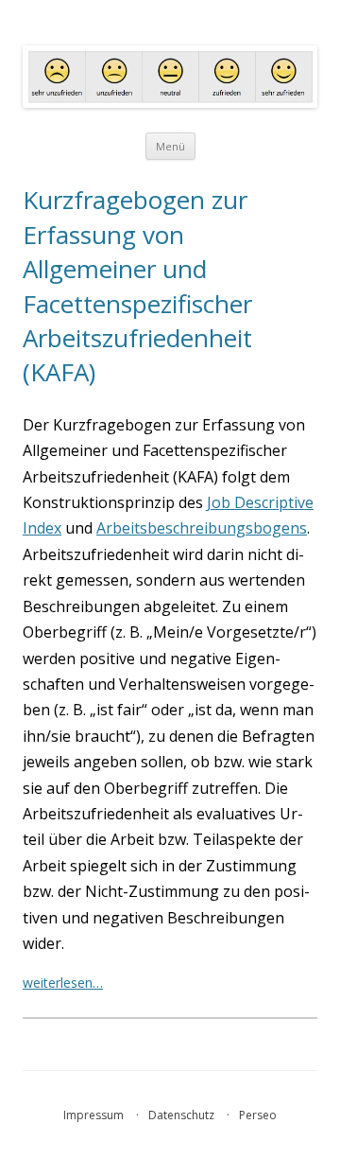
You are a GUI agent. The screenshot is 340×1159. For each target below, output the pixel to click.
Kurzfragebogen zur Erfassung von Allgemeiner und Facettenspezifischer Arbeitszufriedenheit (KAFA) (137, 286)
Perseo (258, 1115)
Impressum (93, 1115)
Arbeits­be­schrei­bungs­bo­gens (201, 528)
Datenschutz (181, 1115)
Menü (170, 146)
